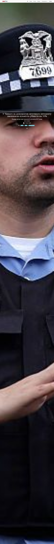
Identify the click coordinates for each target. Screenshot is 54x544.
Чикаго (26, 125)
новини (22, 125)
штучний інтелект (31, 125)
